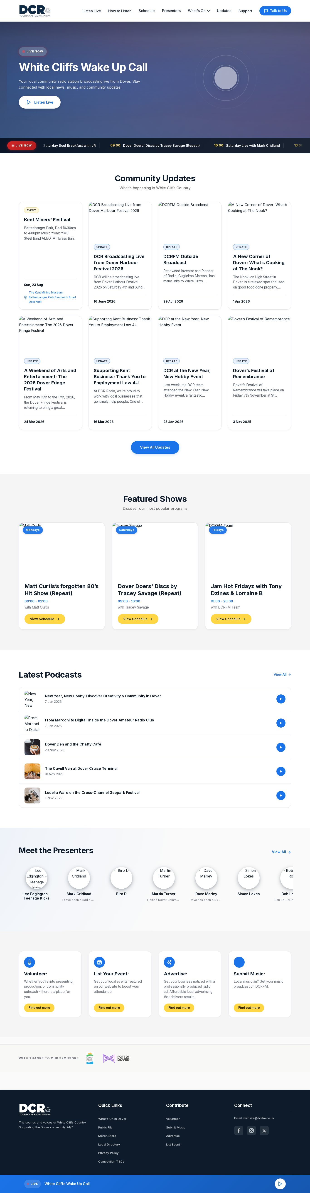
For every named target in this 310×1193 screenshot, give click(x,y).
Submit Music (175, 1127)
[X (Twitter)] (264, 1130)
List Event (173, 1144)
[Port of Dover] (116, 1058)
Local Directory (109, 1144)
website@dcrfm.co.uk (258, 1118)
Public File (105, 1127)
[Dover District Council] (90, 1058)
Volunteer (173, 1119)
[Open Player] (280, 1183)
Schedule (147, 10)
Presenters (171, 10)
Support (245, 11)
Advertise (173, 1136)
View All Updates (155, 447)
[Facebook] (238, 1130)
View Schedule (42, 619)
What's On (197, 10)
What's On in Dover (112, 1119)
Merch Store (107, 1136)
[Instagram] (251, 1130)
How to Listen (119, 11)
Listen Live (92, 11)
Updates (224, 10)
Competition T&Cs (111, 1161)
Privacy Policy (108, 1153)
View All (280, 674)
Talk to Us (278, 10)
